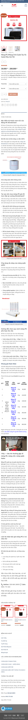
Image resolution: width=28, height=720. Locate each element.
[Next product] (2, 62)
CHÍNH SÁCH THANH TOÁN (8, 661)
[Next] (24, 28)
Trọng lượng (4, 83)
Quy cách (3, 88)
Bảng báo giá (4, 652)
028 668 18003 (11, 693)
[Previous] (3, 28)
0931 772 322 (9, 696)
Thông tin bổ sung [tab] (6, 117)
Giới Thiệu (4, 638)
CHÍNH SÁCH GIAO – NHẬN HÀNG (10, 664)
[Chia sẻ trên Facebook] (5, 105)
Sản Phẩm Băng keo (6, 646)
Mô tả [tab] (2, 113)
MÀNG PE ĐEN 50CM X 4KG (6, 620)
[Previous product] (5, 62)
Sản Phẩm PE (4, 649)
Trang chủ (4, 52)
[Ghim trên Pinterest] (13, 105)
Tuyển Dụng (4, 643)
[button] (2, 5)
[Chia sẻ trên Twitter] (8, 105)
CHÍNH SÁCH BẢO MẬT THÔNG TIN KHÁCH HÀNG (13, 671)
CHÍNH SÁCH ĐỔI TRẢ (7, 667)
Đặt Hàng (13, 94)
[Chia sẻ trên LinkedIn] (16, 105)
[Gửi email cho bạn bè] (10, 105)
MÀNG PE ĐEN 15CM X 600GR (20, 620)
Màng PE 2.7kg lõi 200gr (13, 395)
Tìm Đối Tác (4, 641)
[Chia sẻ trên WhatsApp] (2, 105)
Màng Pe (11, 52)
